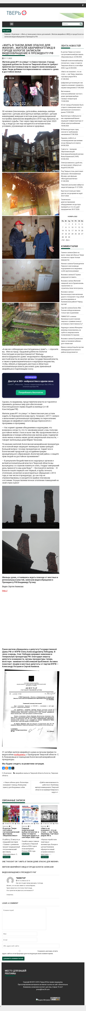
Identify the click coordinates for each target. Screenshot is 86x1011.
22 (66, 234)
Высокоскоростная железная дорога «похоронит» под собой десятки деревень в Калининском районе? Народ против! (72, 299)
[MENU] (11, 23)
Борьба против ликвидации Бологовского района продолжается (72, 349)
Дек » (68, 240)
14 (63, 231)
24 (72, 234)
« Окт (63, 240)
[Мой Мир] (9, 768)
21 (63, 234)
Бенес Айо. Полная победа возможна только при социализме (71, 310)
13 (82, 227)
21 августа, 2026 (48, 823)
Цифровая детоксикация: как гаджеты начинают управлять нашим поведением (72, 85)
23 (69, 234)
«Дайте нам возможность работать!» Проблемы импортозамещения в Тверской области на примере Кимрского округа (47, 787)
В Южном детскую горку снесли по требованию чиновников (70, 132)
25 (76, 234)
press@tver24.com (43, 989)
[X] (13, 768)
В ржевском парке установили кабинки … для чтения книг (72, 341)
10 (72, 227)
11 (76, 227)
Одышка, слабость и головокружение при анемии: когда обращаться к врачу (72, 140)
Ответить (10, 895)
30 (69, 237)
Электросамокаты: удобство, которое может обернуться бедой (72, 165)
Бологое (47, 773)
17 (72, 231)
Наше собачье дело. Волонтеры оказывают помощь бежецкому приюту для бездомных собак (15, 785)
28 (63, 237)
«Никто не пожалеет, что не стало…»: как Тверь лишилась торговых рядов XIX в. (72, 74)
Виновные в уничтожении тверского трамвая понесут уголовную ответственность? (72, 321)
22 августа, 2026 (9, 823)
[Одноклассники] (6, 768)
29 (66, 237)
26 (79, 234)
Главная (7, 34)
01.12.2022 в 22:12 (24, 880)
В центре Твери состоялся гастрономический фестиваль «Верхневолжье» (72, 54)
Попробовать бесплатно (31, 392)
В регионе (15, 34)
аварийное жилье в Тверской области (29, 773)
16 (69, 231)
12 (79, 227)
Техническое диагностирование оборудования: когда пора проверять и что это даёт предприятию (71, 204)
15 (66, 231)
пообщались (19, 754)
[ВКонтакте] (3, 768)
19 (79, 231)
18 (76, 231)
